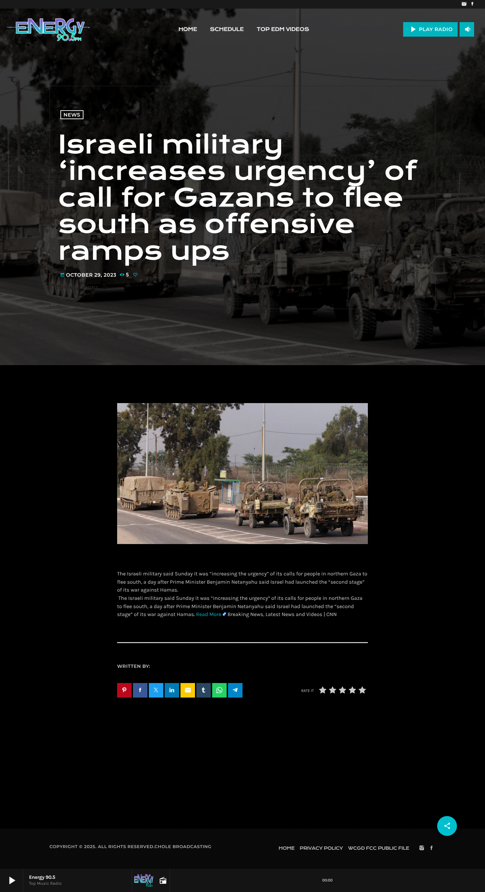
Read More (208, 614)
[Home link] (48, 29)
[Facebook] (472, 4)
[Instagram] (464, 4)
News (72, 115)
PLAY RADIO (430, 29)
